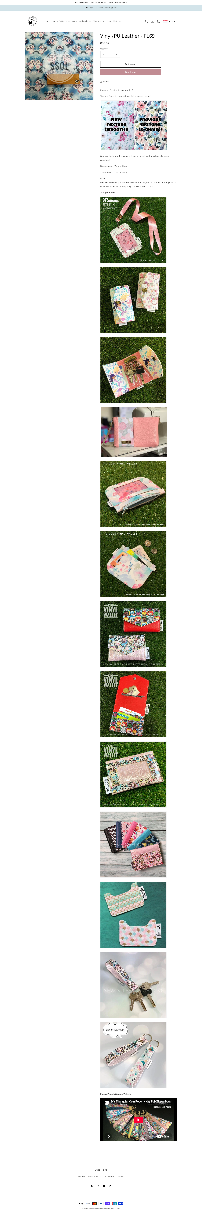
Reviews (81, 1176)
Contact (120, 1176)
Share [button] (106, 82)
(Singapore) (115, 1208)
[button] (61, 21)
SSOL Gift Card (95, 1176)
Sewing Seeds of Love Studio (99, 1208)
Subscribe (109, 1176)
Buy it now (130, 72)
